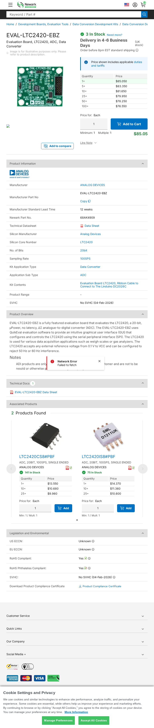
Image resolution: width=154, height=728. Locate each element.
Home (10, 24)
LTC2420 (86, 242)
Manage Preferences (58, 720)
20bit (83, 250)
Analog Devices (90, 234)
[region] (77, 707)
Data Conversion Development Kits (95, 24)
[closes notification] (99, 361)
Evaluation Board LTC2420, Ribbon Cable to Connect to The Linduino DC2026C (109, 284)
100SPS (85, 258)
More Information (76, 712)
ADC (83, 275)
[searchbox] (73, 14)
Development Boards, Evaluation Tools (43, 24)
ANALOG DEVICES (92, 185)
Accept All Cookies (94, 720)
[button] (10, 5)
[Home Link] (32, 5)
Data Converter (90, 266)
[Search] (144, 14)
